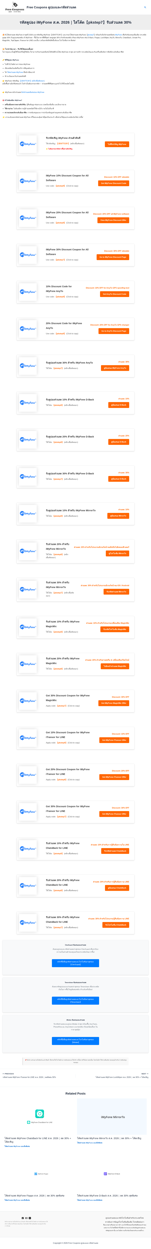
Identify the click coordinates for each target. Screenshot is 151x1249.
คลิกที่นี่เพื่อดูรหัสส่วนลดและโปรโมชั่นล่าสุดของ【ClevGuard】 (75, 963)
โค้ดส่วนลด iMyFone (15, 72)
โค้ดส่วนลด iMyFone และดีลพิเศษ (17, 1146)
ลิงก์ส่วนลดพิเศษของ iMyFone (32, 92)
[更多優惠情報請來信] (26, 1218)
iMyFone (118, 35)
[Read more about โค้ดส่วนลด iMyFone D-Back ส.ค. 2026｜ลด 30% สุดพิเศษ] (112, 1174)
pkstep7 (91, 35)
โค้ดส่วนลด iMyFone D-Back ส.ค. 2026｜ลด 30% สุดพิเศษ (107, 1195)
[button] (145, 7)
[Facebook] (23, 1218)
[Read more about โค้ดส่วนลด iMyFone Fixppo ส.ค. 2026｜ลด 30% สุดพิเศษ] (39, 1174)
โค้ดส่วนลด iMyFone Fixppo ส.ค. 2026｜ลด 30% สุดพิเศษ (34, 1195)
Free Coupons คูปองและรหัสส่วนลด (51, 7)
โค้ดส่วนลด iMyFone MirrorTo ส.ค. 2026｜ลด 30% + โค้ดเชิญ (109, 1138)
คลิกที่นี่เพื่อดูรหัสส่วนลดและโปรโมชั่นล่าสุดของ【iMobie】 (75, 1041)
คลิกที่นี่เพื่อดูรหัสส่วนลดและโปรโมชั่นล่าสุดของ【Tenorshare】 (75, 1000)
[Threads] (30, 1218)
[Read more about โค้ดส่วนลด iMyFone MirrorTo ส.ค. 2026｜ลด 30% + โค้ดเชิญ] (112, 1116)
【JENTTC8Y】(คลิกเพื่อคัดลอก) (32, 81)
